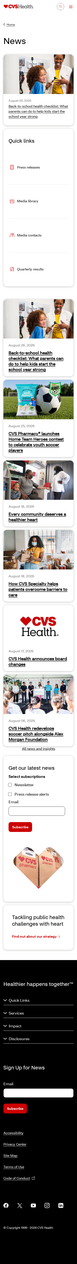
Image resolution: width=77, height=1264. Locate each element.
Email (13, 801)
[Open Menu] (68, 7)
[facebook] (6, 1205)
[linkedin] (60, 1205)
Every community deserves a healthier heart (37, 516)
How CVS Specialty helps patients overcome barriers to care (38, 589)
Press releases (28, 167)
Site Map (10, 1155)
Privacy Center (15, 1144)
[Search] (60, 6)
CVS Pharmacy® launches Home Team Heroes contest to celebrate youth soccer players (36, 442)
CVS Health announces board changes (38, 661)
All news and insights (38, 748)
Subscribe (20, 827)
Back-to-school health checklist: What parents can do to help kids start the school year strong (36, 361)
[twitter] (19, 1205)
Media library (27, 201)
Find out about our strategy (34, 936)
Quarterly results (30, 269)
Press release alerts (32, 794)
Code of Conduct (16, 1178)
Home (11, 24)
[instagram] (47, 1205)
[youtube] (33, 1205)
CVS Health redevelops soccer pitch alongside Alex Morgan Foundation (36, 733)
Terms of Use (13, 1166)
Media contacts (29, 235)
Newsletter (24, 784)
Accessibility (13, 1133)
